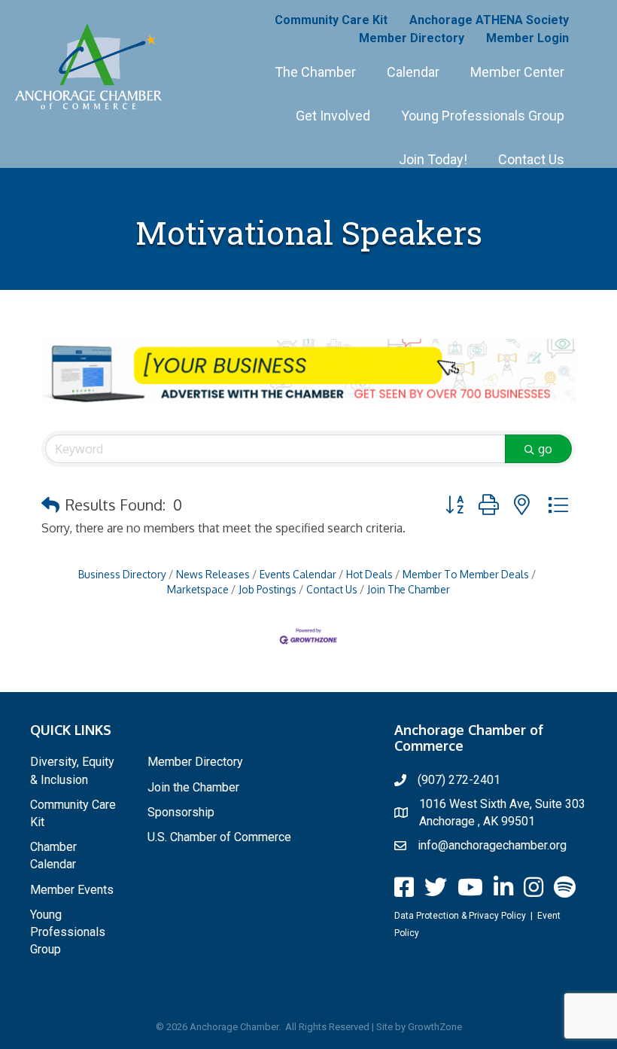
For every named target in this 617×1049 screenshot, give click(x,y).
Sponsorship (180, 812)
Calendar (413, 72)
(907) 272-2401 (459, 780)
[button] (50, 504)
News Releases (213, 574)
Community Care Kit (331, 20)
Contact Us (531, 159)
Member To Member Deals (466, 574)
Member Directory (411, 38)
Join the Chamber (193, 787)
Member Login (527, 38)
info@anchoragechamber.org (492, 845)
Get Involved (333, 116)
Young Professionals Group (482, 116)
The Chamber (315, 72)
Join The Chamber (408, 589)
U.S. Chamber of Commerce (219, 837)
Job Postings (267, 589)
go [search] (545, 448)
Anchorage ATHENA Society (489, 20)
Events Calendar (298, 574)
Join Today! (433, 159)
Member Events (72, 890)
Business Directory (122, 574)
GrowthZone (435, 1026)
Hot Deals (369, 574)
